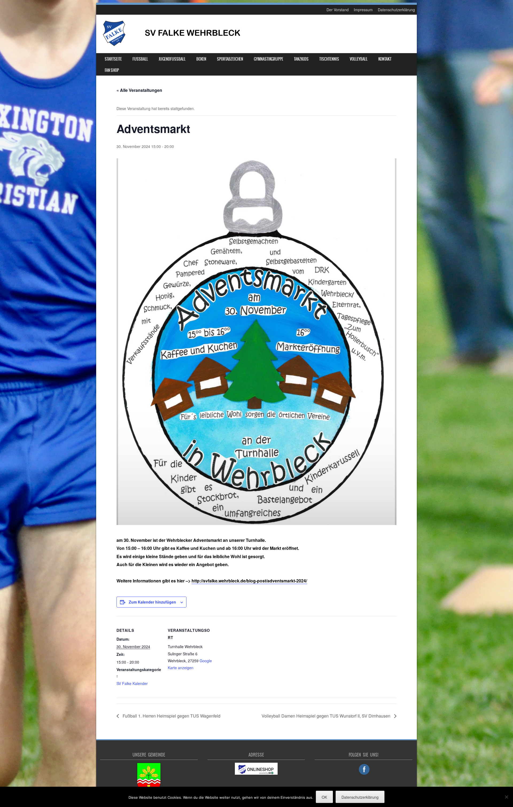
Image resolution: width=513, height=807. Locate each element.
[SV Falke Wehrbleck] (171, 45)
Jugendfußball (172, 59)
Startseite (113, 59)
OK (324, 797)
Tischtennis (329, 59)
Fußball (140, 59)
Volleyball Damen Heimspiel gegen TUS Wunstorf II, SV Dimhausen (326, 716)
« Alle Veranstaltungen (139, 90)
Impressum (363, 9)
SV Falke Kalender (132, 683)
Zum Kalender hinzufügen (152, 602)
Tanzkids (301, 59)
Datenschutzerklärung (396, 9)
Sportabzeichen (230, 59)
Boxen (201, 59)
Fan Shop (112, 70)
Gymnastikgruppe (268, 59)
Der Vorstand (338, 9)
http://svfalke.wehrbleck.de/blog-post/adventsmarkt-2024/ (249, 581)
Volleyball (359, 59)
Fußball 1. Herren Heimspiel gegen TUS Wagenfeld (171, 716)
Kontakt (384, 59)
